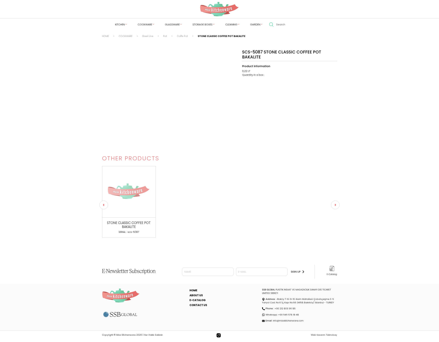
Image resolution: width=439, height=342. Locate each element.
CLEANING (231, 24)
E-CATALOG (197, 300)
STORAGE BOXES (202, 24)
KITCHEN (120, 24)
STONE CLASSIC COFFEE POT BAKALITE (221, 36)
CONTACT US (198, 305)
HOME (105, 36)
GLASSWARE (172, 24)
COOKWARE (145, 24)
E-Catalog (332, 274)
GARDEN (255, 24)
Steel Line (147, 36)
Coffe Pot (182, 36)
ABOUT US (196, 295)
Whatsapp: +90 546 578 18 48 (282, 314)
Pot (165, 36)
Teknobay (331, 335)
